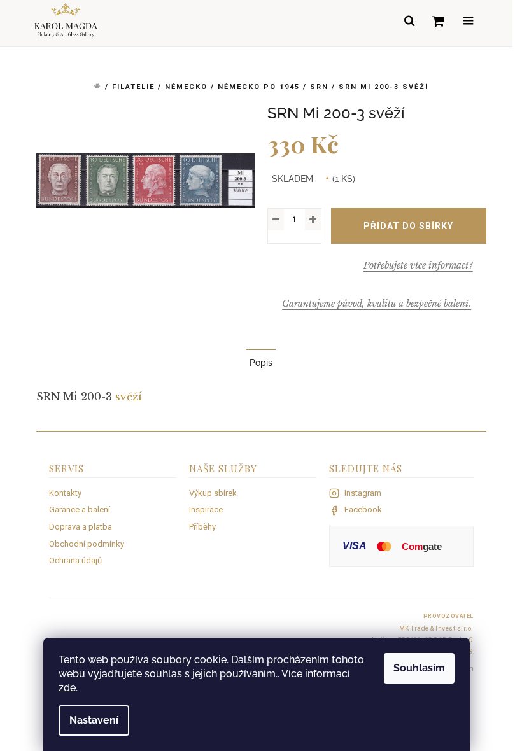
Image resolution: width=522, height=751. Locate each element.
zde (67, 688)
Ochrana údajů (75, 560)
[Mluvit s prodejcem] (418, 265)
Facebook (363, 509)
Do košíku (408, 226)
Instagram (362, 493)
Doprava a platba (80, 526)
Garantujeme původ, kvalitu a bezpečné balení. (376, 303)
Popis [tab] (261, 363)
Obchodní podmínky (86, 544)
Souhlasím (419, 668)
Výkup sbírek (213, 493)
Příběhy (202, 526)
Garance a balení (79, 509)
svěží (128, 396)
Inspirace (206, 509)
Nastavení (93, 720)
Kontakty (65, 493)
